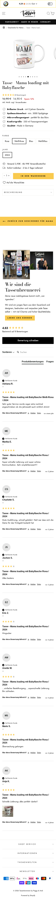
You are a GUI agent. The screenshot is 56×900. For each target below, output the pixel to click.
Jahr (5, 149)
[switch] (50, 3)
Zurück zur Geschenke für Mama (30, 221)
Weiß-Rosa (19, 141)
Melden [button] (33, 413)
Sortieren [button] (7, 352)
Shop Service (27, 844)
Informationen (27, 853)
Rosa (7, 141)
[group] (28, 328)
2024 (7, 155)
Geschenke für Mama (15, 27)
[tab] (33, 362)
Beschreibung (13, 192)
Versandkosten (20, 102)
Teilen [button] (39, 413)
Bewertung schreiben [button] (28, 340)
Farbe (6, 135)
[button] (28, 95)
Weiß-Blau (42, 141)
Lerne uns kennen (19, 318)
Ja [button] (28, 413)
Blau (31, 141)
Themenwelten (27, 862)
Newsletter (27, 871)
